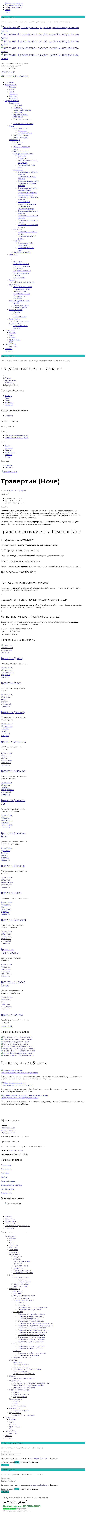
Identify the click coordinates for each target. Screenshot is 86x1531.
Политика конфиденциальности (17, 1226)
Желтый (8, 450)
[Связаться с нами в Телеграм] (20, 76)
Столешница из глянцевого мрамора (26, 207)
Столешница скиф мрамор (28, 181)
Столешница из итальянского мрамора (27, 203)
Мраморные (18, 117)
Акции (11, 335)
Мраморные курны (20, 321)
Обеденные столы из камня (24, 1295)
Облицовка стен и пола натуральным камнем (22, 288)
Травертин (13, 94)
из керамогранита (25, 133)
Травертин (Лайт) (11, 683)
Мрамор (12, 87)
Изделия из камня (12, 101)
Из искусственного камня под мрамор (32, 1307)
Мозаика (16, 312)
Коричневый (10, 452)
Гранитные (17, 112)
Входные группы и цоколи (19, 300)
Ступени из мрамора (21, 266)
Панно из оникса (20, 316)
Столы (11, 126)
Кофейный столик (20, 137)
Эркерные (17, 107)
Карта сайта (9, 1228)
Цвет (3, 441)
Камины (12, 280)
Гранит (12, 89)
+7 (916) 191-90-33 (8, 1132)
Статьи (7, 10)
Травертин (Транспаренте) (10, 950)
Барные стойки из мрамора (24, 1415)
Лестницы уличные (21, 264)
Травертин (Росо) (11, 892)
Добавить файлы (7, 1462)
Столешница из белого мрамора (30, 1316)
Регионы (8, 349)
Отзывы (12, 337)
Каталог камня (10, 84)
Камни (7, 12)
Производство (23, 158)
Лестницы (13, 254)
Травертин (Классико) (13, 771)
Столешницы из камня (14, 3)
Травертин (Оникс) (12, 1014)
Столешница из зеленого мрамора (31, 1335)
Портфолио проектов (13, 7)
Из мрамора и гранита (22, 119)
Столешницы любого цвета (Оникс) (26, 244)
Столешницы (14, 140)
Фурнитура (17, 261)
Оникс (11, 91)
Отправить (5, 1465)
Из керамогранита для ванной (29, 1309)
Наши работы (10, 344)
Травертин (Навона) (13, 865)
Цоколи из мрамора (21, 305)
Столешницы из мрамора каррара (31, 1339)
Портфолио (13, 346)
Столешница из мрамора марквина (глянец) (27, 189)
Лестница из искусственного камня (22, 269)
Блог (11, 342)
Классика (8, 465)
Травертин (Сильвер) (13, 919)
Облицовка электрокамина (23, 282)
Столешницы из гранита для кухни (31, 1346)
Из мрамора (18, 169)
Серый (7, 457)
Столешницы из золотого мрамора (31, 1337)
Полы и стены (14, 284)
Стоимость (22, 156)
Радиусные (17, 105)
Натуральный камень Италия (16, 435)
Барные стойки (15, 323)
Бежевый (8, 448)
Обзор (16, 1462)
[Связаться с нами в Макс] (6, 76)
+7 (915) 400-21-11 (16, 1150)
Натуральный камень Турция (16, 437)
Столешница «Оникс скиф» (28, 1355)
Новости (12, 332)
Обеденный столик (21, 135)
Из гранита (17, 229)
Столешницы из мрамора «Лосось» (31, 1341)
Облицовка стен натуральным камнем (21, 292)
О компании (10, 330)
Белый (7, 445)
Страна (3, 431)
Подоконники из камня (14, 5)
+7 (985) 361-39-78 (8, 72)
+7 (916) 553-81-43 (8, 1130)
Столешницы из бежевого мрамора (32, 1328)
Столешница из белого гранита (30, 1348)
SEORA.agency (21, 1232)
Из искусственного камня (23, 124)
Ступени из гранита (21, 273)
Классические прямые (22, 110)
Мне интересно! (9, 1509)
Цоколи (16, 303)
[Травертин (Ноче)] (9, 471)
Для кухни (17, 144)
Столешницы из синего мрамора (31, 1321)
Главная (8, 378)
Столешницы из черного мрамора (31, 1314)
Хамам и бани (14, 319)
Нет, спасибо (21, 1509)
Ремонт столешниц (21, 151)
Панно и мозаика (15, 310)
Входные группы (20, 307)
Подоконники (14, 103)
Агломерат (13, 98)
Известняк (13, 96)
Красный (8, 455)
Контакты (8, 351)
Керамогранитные (20, 114)
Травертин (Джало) (12, 658)
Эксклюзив (9, 467)
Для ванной (18, 142)
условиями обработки (38, 1458)
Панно (15, 314)
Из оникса (17, 241)
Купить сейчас (6, 667)
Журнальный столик (21, 128)
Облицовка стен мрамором (19, 297)
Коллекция (5, 461)
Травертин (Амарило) (13, 741)
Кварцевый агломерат (22, 252)
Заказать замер (7, 78)
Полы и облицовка (8, 1181)
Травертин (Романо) (13, 712)
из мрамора (22, 130)
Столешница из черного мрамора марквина (27, 193)
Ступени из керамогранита (19, 276)
